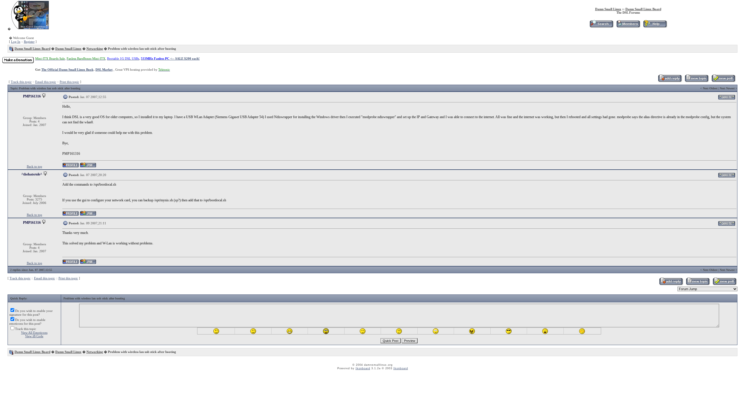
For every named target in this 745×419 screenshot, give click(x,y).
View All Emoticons (34, 332)
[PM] (88, 166)
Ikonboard (363, 368)
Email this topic (45, 82)
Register (29, 41)
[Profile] (70, 166)
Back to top (34, 166)
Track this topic (21, 82)
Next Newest (727, 88)
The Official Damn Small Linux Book (67, 69)
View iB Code (34, 336)
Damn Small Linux (608, 9)
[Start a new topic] (696, 81)
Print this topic (69, 82)
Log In (15, 41)
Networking (94, 48)
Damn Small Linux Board (643, 9)
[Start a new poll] (723, 81)
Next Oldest (710, 88)
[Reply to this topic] (670, 81)
